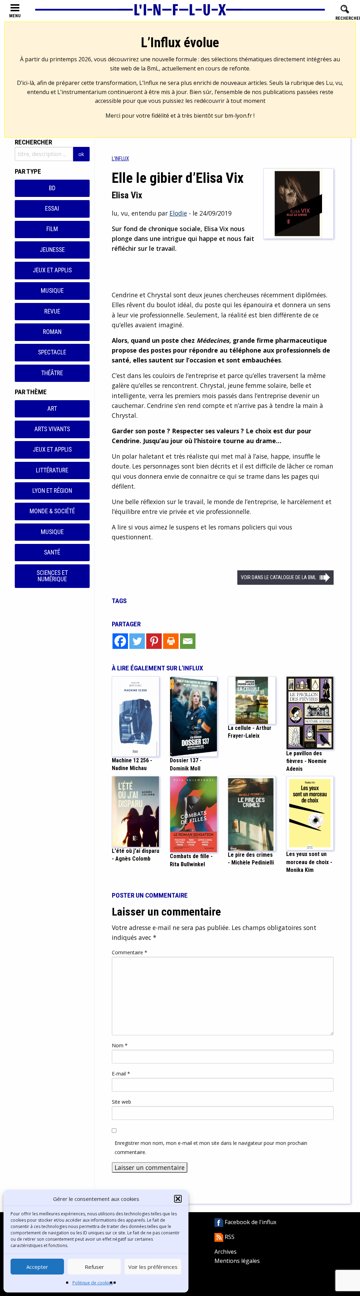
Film (52, 228)
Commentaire (129, 952)
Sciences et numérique (52, 576)
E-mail (121, 1073)
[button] (177, 1198)
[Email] (187, 641)
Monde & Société (52, 511)
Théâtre (52, 373)
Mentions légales (237, 1261)
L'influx (120, 159)
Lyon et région (52, 490)
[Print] (171, 641)
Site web (121, 1101)
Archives (225, 1251)
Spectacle (52, 352)
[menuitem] (120, 159)
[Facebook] (120, 641)
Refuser (94, 1266)
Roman (52, 331)
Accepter (37, 1266)
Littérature (52, 470)
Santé (52, 552)
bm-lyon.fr (238, 115)
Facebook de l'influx (249, 1222)
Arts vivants (52, 429)
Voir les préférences (153, 1266)
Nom (120, 1045)
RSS (228, 1237)
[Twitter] (137, 641)
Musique (52, 290)
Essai (52, 208)
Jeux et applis (52, 270)
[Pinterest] (154, 641)
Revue (52, 311)
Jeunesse (52, 249)
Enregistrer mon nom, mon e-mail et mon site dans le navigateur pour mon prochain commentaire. (211, 1147)
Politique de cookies (92, 1283)
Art (52, 408)
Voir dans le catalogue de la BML (278, 578)
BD (52, 188)
